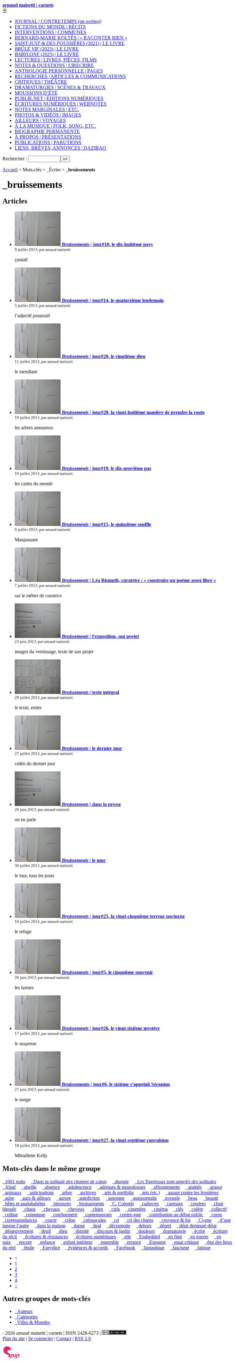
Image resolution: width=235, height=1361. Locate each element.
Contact (63, 1338)
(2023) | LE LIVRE (47, 48)
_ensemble (108, 1242)
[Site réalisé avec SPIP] (11, 1357)
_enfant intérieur (76, 1242)
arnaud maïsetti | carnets (28, 5)
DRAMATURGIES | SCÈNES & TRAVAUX (60, 87)
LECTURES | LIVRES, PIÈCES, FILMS (56, 59)
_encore (24, 1242)
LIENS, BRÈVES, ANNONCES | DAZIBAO (60, 148)
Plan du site (13, 1338)
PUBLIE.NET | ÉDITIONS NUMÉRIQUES (59, 98)
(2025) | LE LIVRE (47, 54)
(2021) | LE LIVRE (70, 43)
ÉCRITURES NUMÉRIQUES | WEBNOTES (60, 103)
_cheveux (75, 1209)
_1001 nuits (13, 1181)
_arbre (66, 1192)
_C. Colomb (122, 1203)
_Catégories (26, 1316)
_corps (215, 1214)
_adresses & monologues (121, 1187)
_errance (133, 1242)
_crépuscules (93, 1220)
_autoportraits (143, 1198)
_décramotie (118, 1225)
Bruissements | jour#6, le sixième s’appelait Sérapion (115, 1084)
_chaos (28, 1209)
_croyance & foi (174, 1220)
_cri (115, 1220)
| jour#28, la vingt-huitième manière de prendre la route (133, 412)
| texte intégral (90, 692)
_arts (150, 1192)
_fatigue (203, 1247)
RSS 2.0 (83, 1338)
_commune (34, 1214)
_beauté (210, 1198)
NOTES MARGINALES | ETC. (47, 109)
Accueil (9, 169)
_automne (115, 1198)
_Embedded (148, 1236)
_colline (10, 1214)
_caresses (174, 1203)
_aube (8, 1198)
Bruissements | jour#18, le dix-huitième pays (107, 244)
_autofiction (88, 1198)
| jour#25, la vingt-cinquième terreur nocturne (123, 916)
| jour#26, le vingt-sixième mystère (111, 1028)
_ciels (114, 1209)
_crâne (68, 1220)
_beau (191, 1198)
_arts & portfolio (118, 1192)
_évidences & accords (87, 1247)
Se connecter (40, 1338)
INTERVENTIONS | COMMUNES (50, 32)
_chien (96, 1209)
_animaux (11, 1192)
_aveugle (171, 1198)
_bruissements (90, 1203)
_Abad (9, 1187)
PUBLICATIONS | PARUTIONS (48, 142)
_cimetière (136, 1209)
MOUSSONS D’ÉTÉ (36, 92)
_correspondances (19, 1220)
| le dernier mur (92, 748)
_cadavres (149, 1203)
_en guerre (198, 1236)
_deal (96, 1225)
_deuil (45, 1231)
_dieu (62, 1231)
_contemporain (97, 1214)
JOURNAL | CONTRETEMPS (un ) (58, 21)
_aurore (63, 1198)
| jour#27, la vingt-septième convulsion (115, 1140)
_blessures (61, 1203)
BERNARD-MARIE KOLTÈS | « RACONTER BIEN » (71, 37)
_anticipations (40, 1192)
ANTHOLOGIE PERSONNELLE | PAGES (59, 70)
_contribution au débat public (175, 1214)
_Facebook (124, 1247)
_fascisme (179, 1247)
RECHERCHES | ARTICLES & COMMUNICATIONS (70, 76)
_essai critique (185, 1242)
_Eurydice (50, 1247)
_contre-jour (129, 1214)
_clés (178, 1209)
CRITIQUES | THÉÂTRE (41, 81)
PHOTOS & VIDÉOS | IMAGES (48, 114)
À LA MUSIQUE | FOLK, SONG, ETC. (55, 126)
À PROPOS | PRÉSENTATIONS (48, 137)
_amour (214, 1187)
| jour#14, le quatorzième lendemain (113, 300)
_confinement (64, 1214)
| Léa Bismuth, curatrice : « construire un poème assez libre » (139, 580)
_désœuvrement (17, 1231)
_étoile (27, 1247)
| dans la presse (91, 804)
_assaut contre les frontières (192, 1192)
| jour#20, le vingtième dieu (103, 356)
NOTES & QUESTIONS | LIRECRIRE (54, 65)
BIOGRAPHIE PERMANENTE (47, 131)
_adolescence (78, 1187)
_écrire (198, 1231)
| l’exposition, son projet (100, 636)
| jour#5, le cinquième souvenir (107, 972)
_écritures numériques (95, 1236)
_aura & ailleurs (35, 1198)
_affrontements (165, 1187)
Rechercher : (14, 158)
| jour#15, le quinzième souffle (106, 524)
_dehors (143, 1225)
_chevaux (50, 1209)
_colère (196, 1209)
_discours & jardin (112, 1231)
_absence (51, 1187)
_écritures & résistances (45, 1236)
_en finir (174, 1236)
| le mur (84, 860)
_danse (78, 1225)
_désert (164, 1225)
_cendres (197, 1203)
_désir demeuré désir (197, 1225)
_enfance (46, 1242)
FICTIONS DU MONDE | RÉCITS (50, 26)
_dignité (81, 1231)
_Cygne (203, 1220)
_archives (87, 1192)
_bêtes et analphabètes (23, 1203)
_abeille (28, 1187)
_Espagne (156, 1242)
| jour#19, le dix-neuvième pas (106, 468)
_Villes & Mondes (32, 1322)
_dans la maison (50, 1225)
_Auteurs (23, 1311)
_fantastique (152, 1247)
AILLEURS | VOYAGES (40, 120)
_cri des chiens (139, 1220)
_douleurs (145, 1231)
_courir (50, 1220)
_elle (126, 1236)
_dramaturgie (173, 1231)
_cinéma (159, 1209)
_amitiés (194, 1187)
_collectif (218, 1209)
